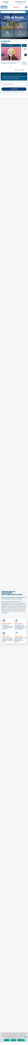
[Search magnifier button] (26, 12)
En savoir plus (21, 1040)
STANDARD (5, 2)
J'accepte (7, 1040)
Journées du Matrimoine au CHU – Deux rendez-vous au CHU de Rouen (10, 62)
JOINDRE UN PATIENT (20, 2)
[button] (26, 7)
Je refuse (13, 1040)
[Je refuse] (25, 1037)
